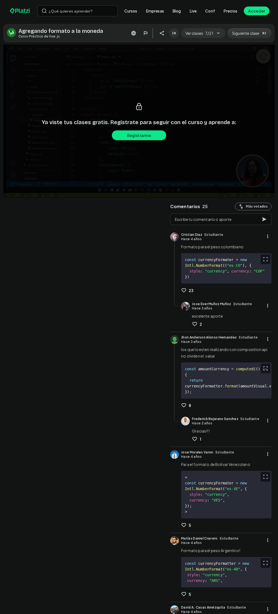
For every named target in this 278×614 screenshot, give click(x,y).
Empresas (155, 10)
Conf (210, 10)
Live (193, 10)
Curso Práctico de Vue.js (39, 36)
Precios (230, 10)
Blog (177, 10)
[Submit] (44, 11)
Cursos (130, 10)
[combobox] (77, 10)
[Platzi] (20, 11)
